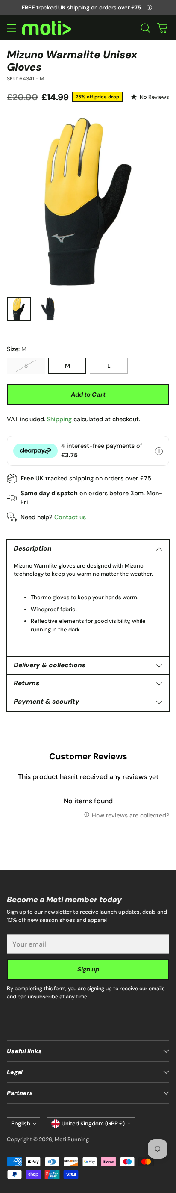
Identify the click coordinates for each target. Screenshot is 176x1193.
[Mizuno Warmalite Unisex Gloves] (88, 202)
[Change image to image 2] (48, 309)
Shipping (59, 419)
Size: (16, 349)
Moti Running (72, 1139)
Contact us (70, 517)
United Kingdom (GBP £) (93, 1123)
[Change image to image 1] (19, 309)
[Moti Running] (46, 28)
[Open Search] (145, 28)
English (20, 1123)
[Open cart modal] (162, 28)
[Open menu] (11, 28)
